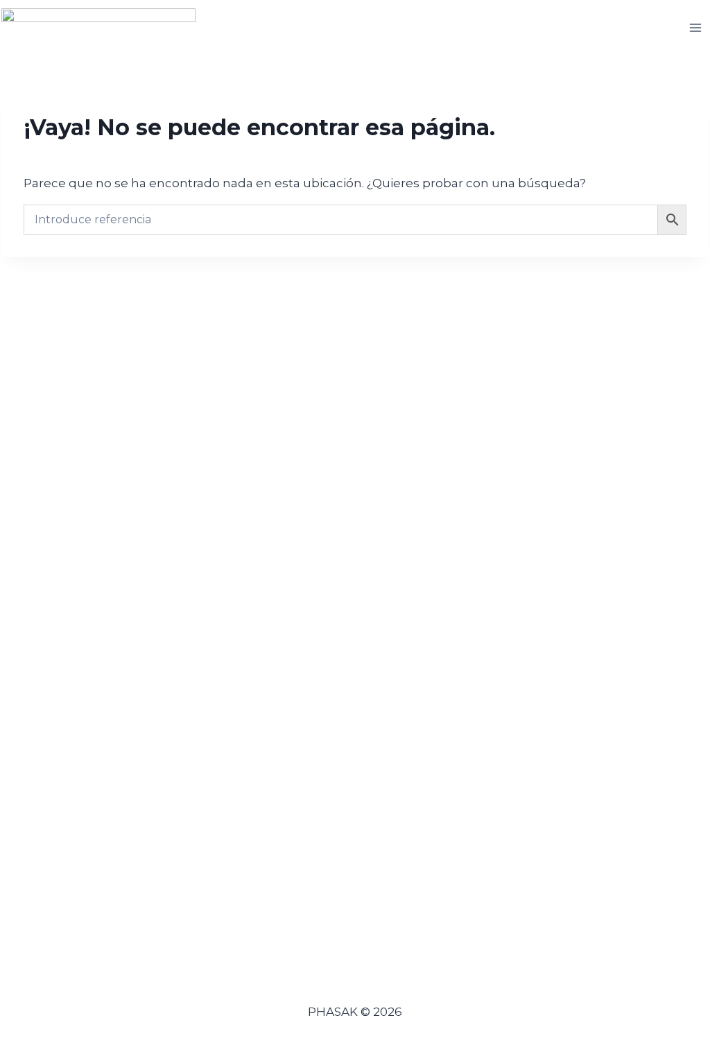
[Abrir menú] (696, 27)
